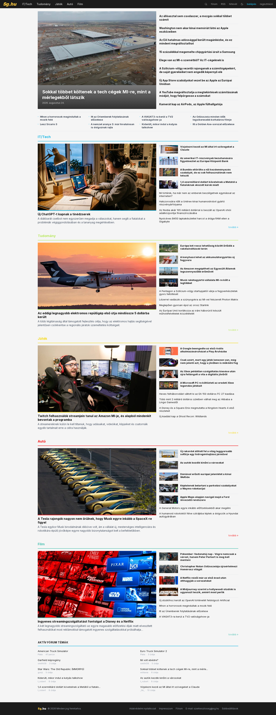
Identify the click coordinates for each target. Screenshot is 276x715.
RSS (223, 4)
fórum (214, 4)
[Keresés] (206, 4)
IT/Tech (27, 4)
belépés (251, 4)
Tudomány (44, 4)
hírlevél (233, 4)
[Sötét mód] (242, 4)
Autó (70, 4)
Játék (59, 4)
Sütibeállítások (230, 708)
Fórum (179, 708)
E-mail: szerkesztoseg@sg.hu (202, 708)
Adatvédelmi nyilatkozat (142, 708)
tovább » (233, 227)
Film (80, 4)
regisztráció (266, 4)
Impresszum (166, 708)
